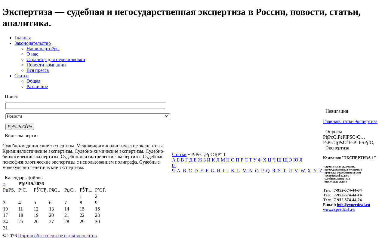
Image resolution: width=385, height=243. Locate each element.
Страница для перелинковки (55, 59)
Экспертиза (365, 121)
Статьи (21, 75)
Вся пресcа (37, 70)
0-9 (174, 168)
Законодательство (32, 43)
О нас (32, 54)
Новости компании (46, 64)
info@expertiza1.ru (353, 204)
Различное (37, 86)
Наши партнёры (43, 48)
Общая (33, 81)
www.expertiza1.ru (339, 209)
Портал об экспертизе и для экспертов (57, 235)
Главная (22, 37)
